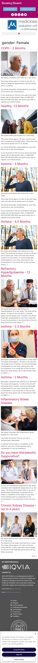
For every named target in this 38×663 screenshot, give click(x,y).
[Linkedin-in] (19, 14)
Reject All (19, 654)
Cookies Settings (19, 659)
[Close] (35, 634)
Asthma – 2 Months (14, 377)
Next (34, 556)
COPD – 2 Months (13, 48)
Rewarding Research (12, 3)
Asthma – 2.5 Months (15, 326)
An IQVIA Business (10, 562)
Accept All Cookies (19, 649)
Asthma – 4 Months (14, 164)
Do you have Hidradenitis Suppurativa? (18, 454)
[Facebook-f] (12, 14)
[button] (19, 33)
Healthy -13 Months (14, 106)
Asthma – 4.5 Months (15, 221)
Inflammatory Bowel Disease (15, 401)
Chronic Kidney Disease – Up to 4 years (18, 507)
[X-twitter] (15, 14)
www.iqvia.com (16, 588)
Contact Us (6, 572)
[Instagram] (22, 14)
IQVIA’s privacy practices (12, 592)
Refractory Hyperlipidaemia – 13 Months (15, 272)
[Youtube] (25, 14)
